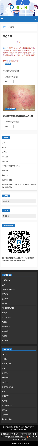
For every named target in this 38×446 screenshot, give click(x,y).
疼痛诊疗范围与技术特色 (11, 166)
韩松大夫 (5, 175)
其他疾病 (5, 340)
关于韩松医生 (7, 180)
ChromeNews (14, 444)
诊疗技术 (5, 152)
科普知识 (5, 147)
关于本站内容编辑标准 (18, 429)
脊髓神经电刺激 (7, 387)
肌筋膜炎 (5, 299)
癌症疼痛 (5, 294)
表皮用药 (5, 396)
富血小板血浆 (7, 364)
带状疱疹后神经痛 (10, 109)
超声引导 (5, 401)
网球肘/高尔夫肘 (8, 308)
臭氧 (3, 391)
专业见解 (7, 63)
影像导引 (5, 373)
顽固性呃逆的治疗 (11, 70)
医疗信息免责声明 (27, 427)
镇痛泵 (4, 410)
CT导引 (4, 354)
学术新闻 (5, 170)
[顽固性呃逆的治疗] (19, 53)
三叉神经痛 (6, 280)
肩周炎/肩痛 (6, 317)
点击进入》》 (8, 81)
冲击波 (4, 359)
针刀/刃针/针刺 (7, 405)
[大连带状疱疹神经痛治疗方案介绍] (19, 98)
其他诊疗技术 (7, 419)
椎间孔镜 (5, 382)
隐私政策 (17, 427)
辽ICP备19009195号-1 (17, 437)
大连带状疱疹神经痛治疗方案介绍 (18, 115)
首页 (4, 27)
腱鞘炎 (4, 312)
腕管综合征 (6, 326)
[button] (2, 19)
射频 (3, 368)
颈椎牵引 (5, 415)
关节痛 (4, 303)
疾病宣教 (5, 161)
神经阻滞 (5, 377)
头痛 (3, 285)
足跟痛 (4, 336)
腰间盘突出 (6, 331)
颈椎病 (4, 322)
